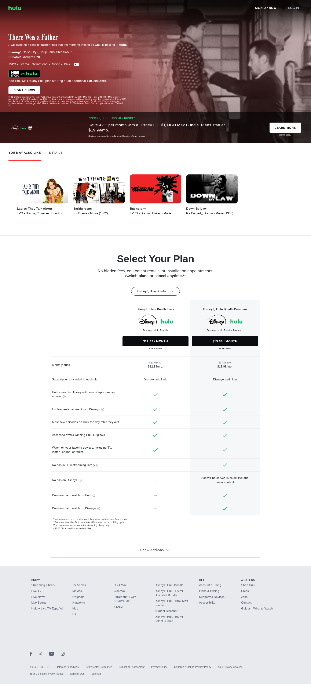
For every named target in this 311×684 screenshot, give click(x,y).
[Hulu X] (44, 653)
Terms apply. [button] (121, 519)
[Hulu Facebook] (34, 653)
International (39, 64)
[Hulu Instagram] (63, 653)
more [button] (123, 44)
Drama (24, 64)
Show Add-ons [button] (152, 550)
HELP (202, 580)
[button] (24, 151)
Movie (56, 64)
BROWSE (37, 580)
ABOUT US (248, 580)
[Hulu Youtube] (55, 653)
